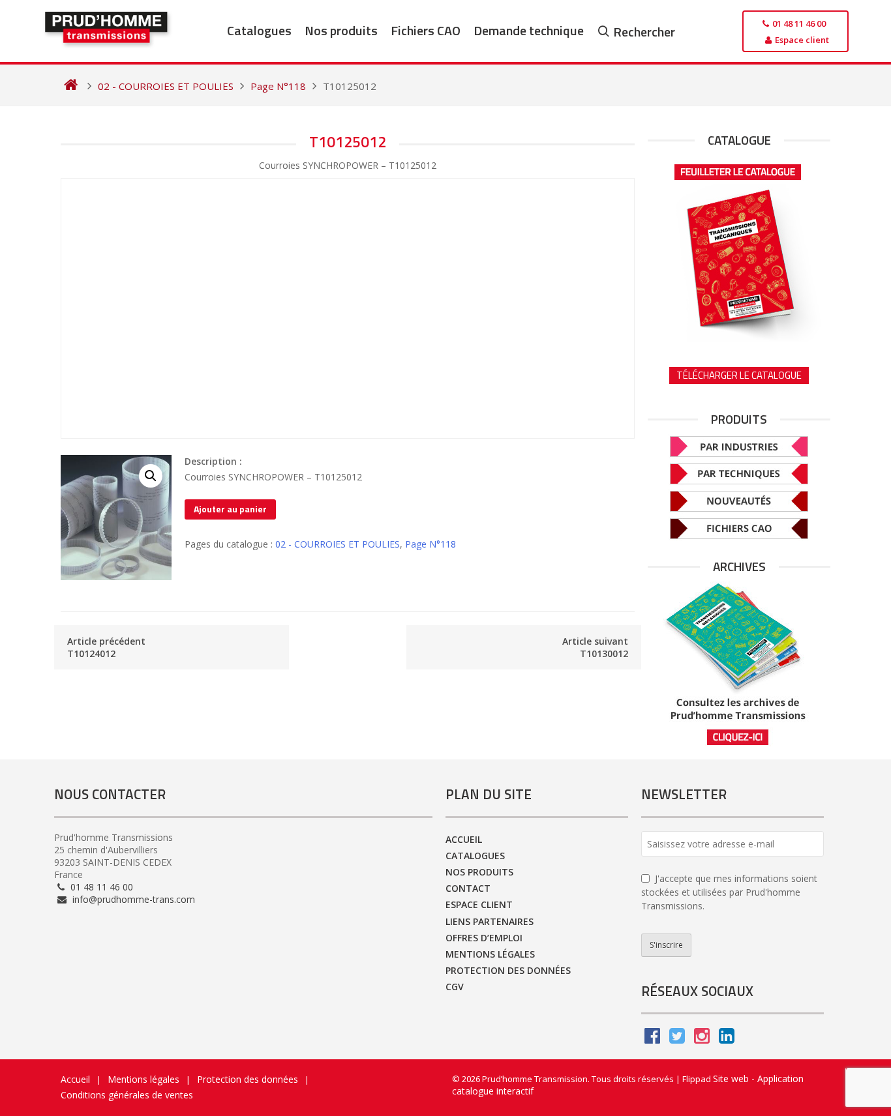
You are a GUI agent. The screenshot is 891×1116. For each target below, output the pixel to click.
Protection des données (508, 970)
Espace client (479, 904)
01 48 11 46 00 (100, 887)
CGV (455, 986)
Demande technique (529, 30)
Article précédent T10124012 (106, 647)
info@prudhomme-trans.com (132, 899)
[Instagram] (702, 1039)
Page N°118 (430, 544)
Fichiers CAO (426, 30)
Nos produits (341, 30)
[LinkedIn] (727, 1039)
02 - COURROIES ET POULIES (337, 544)
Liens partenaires (490, 921)
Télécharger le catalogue (739, 375)
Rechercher (644, 32)
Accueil (464, 839)
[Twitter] (677, 1039)
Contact (468, 888)
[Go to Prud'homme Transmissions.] (71, 86)
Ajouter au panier (230, 509)
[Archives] (739, 663)
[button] (150, 476)
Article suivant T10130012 (595, 647)
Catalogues (259, 30)
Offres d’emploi (484, 938)
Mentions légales (490, 954)
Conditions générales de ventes (127, 1095)
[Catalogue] (739, 248)
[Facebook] (652, 1039)
